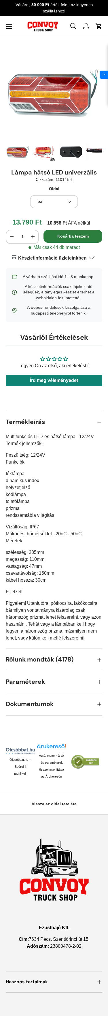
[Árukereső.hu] (51, 748)
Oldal (54, 188)
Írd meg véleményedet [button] (54, 380)
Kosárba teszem (73, 236)
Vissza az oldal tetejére (54, 804)
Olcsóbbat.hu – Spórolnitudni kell (20, 766)
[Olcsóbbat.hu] (20, 750)
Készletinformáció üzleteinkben (52, 258)
